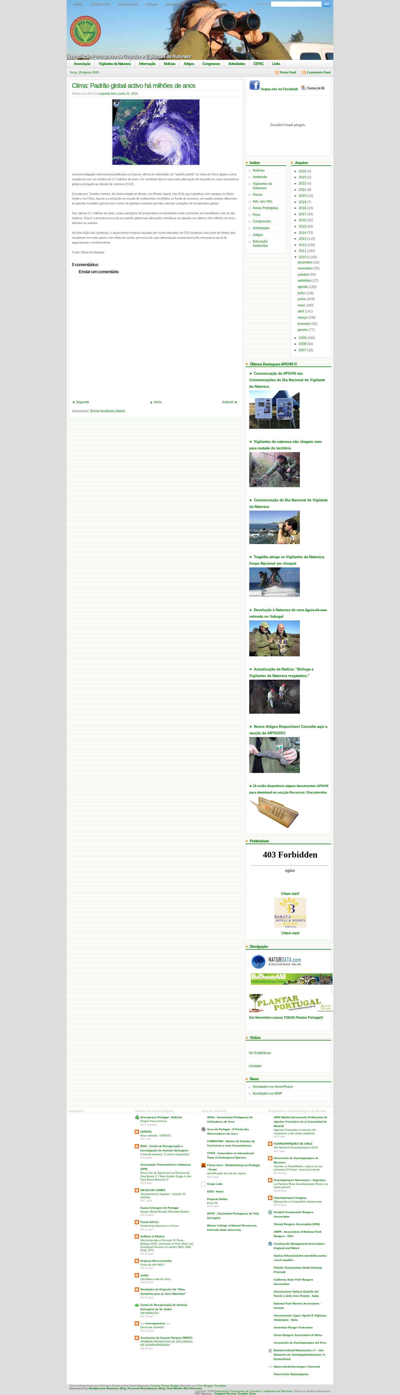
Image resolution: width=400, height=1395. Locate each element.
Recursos (200, 4)
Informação (147, 64)
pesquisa (262, 3)
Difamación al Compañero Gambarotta (298, 1201)
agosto (303, 287)
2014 (303, 233)
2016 (303, 220)
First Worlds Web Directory (184, 1388)
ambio (144, 1275)
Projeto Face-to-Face (153, 1121)
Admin (222, 4)
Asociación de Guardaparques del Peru (300, 1342)
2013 (303, 239)
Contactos (100, 4)
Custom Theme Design (164, 1385)
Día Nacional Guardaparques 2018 (296, 1147)
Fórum (152, 4)
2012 (303, 245)
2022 (303, 183)
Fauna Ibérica (149, 1221)
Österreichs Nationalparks (291, 1374)
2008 (303, 344)
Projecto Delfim (217, 1199)
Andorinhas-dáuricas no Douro (159, 1225)
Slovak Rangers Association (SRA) (297, 1224)
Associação (82, 64)
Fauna (257, 195)
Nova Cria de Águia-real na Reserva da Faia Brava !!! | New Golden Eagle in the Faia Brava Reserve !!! (165, 1176)
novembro (305, 268)
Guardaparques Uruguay (290, 1197)
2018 (303, 208)
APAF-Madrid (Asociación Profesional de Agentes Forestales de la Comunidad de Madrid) (300, 1121)
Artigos (189, 64)
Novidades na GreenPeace (273, 1087)
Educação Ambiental (260, 244)
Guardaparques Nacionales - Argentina (299, 1180)
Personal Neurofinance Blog (146, 1388)
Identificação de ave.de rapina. (226, 1173)
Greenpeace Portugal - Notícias (161, 1117)
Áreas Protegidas (265, 208)
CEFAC (258, 64)
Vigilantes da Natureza (115, 64)
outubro (304, 274)
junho (302, 299)
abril (301, 311)
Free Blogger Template (211, 1385)
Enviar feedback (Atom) (107, 411)
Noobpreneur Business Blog (107, 1388)
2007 (303, 350)
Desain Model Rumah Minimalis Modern (165, 1211)
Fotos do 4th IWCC (152, 1264)
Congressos (211, 64)
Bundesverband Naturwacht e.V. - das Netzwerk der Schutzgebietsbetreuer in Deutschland (299, 1354)
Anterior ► (230, 402)
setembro (305, 280)
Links (276, 64)
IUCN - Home (215, 1191)
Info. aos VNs (262, 201)
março (303, 317)
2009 (303, 338)
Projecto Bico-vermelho (156, 1260)
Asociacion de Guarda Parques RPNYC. (166, 1337)
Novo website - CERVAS (155, 1135)
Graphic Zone (247, 1393)
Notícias (169, 64)
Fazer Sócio (128, 4)
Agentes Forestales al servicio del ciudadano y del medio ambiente (295, 1131)
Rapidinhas (175, 4)
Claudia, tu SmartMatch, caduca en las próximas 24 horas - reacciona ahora (298, 1168)
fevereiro (305, 324)
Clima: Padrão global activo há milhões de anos (133, 85)
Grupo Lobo (215, 1183)
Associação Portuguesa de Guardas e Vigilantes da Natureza (253, 1391)
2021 (303, 190)
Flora (256, 215)
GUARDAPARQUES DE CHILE (293, 1143)
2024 (303, 171)
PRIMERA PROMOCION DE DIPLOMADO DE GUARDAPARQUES (166, 1343)
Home (77, 4)
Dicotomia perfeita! (152, 1327)
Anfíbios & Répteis (152, 1236)
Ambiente (260, 177)
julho (302, 293)
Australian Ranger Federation (293, 1327)
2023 (303, 177)
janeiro (303, 330)
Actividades (236, 64)
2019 (303, 202)
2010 (303, 257)
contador (255, 1066)
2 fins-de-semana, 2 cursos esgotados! (164, 1154)
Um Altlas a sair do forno (155, 1279)
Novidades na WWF (267, 1093)
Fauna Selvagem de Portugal (159, 1207)
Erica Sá (212, 1202)
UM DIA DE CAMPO (152, 1190)
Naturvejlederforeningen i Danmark (297, 1366)
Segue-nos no (280, 89)
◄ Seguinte (80, 402)
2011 (303, 251)
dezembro (305, 262)
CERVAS (146, 1131)
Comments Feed (319, 72)
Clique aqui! (290, 894)
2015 (303, 226)
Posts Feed (288, 72)
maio (302, 305)
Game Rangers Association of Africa (298, 1335)
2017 (303, 214)
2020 (303, 196)
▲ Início (156, 402)
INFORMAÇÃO (149, 1313)
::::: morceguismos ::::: (155, 1323)
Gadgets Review (225, 1393)
